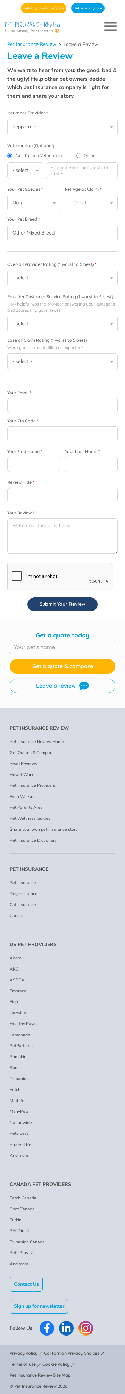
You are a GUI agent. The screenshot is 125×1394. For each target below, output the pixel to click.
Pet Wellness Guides (30, 818)
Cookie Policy (55, 1364)
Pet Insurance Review (31, 44)
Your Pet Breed (23, 219)
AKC (14, 969)
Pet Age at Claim (83, 189)
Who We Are (22, 796)
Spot (14, 1067)
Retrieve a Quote (88, 8)
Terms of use (23, 1364)
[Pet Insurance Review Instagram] (85, 1328)
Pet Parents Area (26, 807)
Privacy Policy (24, 1353)
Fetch (15, 1089)
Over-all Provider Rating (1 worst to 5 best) (51, 264)
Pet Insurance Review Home (37, 741)
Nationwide (21, 1122)
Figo (14, 1002)
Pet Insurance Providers (32, 785)
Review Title (20, 482)
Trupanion (19, 1079)
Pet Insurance (23, 883)
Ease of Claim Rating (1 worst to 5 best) (47, 340)
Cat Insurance (23, 905)
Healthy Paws (23, 1024)
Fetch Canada (23, 1198)
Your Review (20, 512)
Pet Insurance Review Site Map (40, 1375)
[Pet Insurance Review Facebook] (47, 1328)
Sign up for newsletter (39, 1306)
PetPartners (21, 1045)
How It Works (22, 774)
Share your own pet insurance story (43, 829)
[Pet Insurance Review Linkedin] (66, 1328)
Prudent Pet (21, 1144)
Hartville (18, 1013)
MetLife (17, 1100)
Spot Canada (22, 1209)
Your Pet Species (25, 189)
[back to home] (62, 27)
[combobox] (82, 170)
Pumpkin (18, 1057)
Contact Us (26, 1284)
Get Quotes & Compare (32, 752)
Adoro (16, 958)
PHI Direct (19, 1231)
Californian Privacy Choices (71, 1353)
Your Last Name (82, 451)
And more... (21, 1155)
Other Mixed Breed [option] (33, 233)
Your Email (19, 392)
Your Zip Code (22, 420)
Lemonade (20, 1035)
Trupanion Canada (27, 1242)
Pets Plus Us (22, 1253)
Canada (17, 915)
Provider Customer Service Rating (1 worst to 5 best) (60, 296)
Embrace (18, 991)
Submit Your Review (62, 604)
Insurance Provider (27, 113)
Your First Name (24, 451)
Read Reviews (23, 763)
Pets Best (19, 1133)
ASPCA (17, 980)
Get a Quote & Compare (43, 8)
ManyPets (19, 1111)
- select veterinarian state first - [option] (79, 170)
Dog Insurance (24, 893)
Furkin (16, 1220)
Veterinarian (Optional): (31, 145)
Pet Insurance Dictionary (33, 840)
